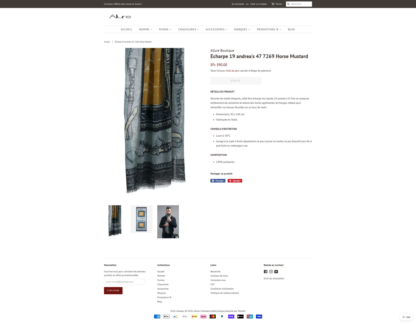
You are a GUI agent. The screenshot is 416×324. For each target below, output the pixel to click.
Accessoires (216, 29)
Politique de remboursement (224, 292)
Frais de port (232, 70)
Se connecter (238, 3)
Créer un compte (258, 3)
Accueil (126, 29)
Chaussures (187, 29)
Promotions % (268, 29)
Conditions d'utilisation (222, 288)
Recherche (215, 271)
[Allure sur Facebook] (265, 272)
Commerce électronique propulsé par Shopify (223, 311)
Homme (144, 29)
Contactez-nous (218, 280)
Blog (291, 29)
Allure (197, 311)
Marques (241, 29)
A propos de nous (219, 275)
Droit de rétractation (274, 278)
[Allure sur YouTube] (276, 272)
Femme (164, 29)
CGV (212, 284)
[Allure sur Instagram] (271, 272)
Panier (279, 3)
